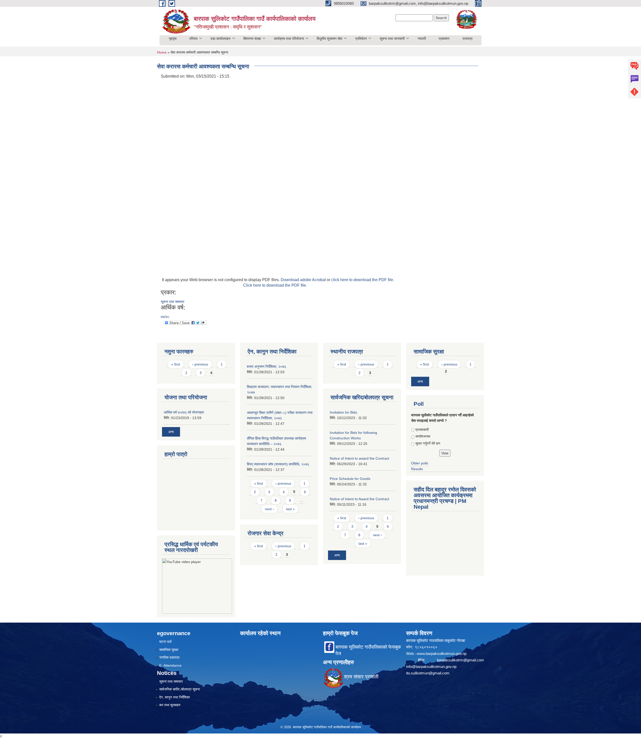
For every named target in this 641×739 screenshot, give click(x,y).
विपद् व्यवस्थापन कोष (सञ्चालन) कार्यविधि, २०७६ (278, 464)
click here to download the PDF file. (362, 280)
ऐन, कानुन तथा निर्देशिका (174, 697)
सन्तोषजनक (422, 436)
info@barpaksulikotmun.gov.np (431, 666)
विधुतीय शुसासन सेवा (329, 39)
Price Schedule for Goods (350, 479)
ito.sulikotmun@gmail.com (427, 673)
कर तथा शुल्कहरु (170, 705)
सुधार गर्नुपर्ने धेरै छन (427, 443)
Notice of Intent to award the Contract (359, 458)
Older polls (419, 463)
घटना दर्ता (165, 642)
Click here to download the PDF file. (275, 285)
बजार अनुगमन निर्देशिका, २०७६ (266, 366)
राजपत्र (467, 39)
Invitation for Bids (343, 412)
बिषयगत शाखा (252, 39)
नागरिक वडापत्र (169, 657)
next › (269, 509)
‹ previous (200, 364)
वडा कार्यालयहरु (221, 39)
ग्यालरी (422, 39)
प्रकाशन (444, 39)
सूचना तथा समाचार (172, 302)
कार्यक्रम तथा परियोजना (289, 39)
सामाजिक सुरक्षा (168, 650)
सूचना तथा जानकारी (392, 39)
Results (417, 469)
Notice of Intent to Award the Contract (359, 499)
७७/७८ (165, 317)
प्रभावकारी (422, 430)
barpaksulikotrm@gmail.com (460, 660)
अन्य (171, 432)
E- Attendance (170, 665)
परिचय (193, 39)
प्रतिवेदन (361, 39)
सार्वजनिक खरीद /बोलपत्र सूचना (179, 689)
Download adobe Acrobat (304, 280)
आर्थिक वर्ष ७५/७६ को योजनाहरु (184, 412)
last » (290, 509)
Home (162, 52)
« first (175, 364)
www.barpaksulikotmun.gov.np (442, 653)
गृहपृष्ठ (173, 39)
